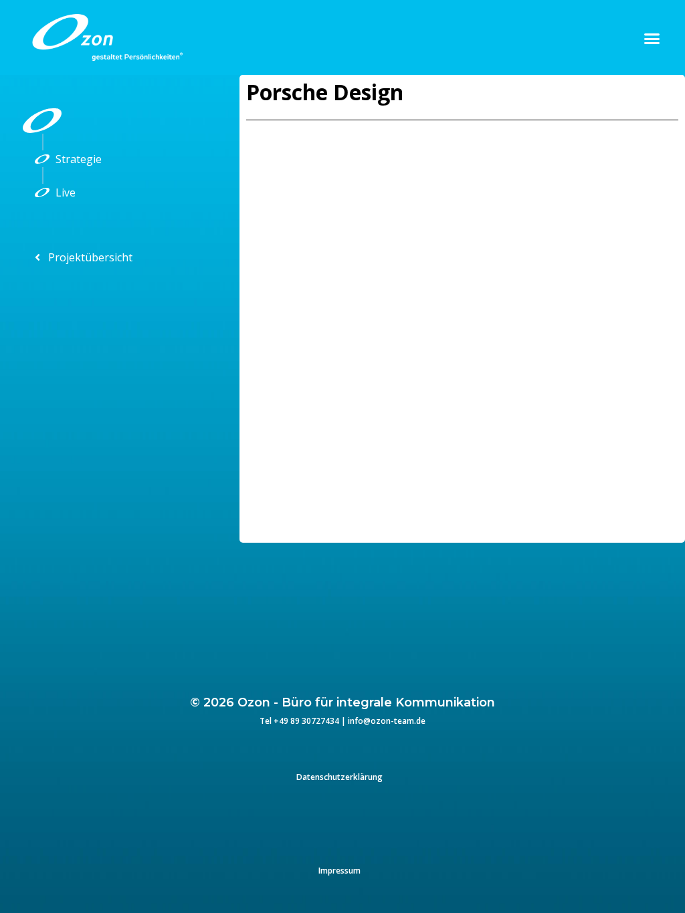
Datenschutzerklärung (339, 777)
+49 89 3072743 (304, 721)
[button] (652, 38)
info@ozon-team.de (386, 721)
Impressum (339, 870)
